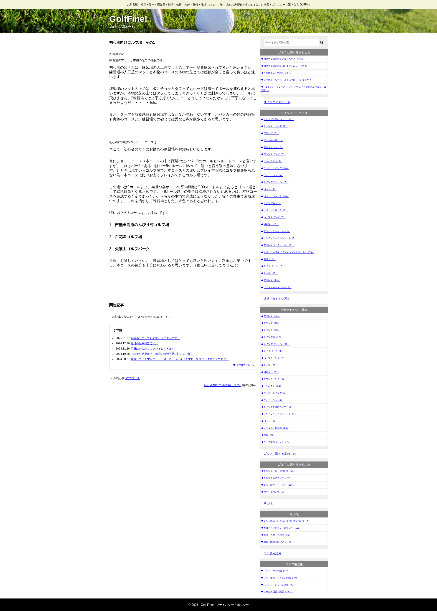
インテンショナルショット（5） (280, 238)
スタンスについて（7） (276, 126)
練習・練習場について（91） (279, 541)
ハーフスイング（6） (274, 358)
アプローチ (132, 378)
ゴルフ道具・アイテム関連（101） (282, 577)
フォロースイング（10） (276, 168)
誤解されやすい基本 (277, 298)
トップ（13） (271, 273)
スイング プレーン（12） (277, 344)
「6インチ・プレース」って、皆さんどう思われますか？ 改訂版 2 (293, 89)
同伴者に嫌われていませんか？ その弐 (283, 59)
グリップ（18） (272, 323)
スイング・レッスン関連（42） (280, 584)
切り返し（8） (271, 372)
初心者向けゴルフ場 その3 (222, 385)
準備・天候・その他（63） (277, 535)
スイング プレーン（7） (276, 182)
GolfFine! (128, 19)
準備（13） (269, 259)
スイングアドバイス (277, 102)
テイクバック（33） (274, 351)
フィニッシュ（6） (273, 175)
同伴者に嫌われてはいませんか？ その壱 (285, 66)
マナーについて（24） (275, 492)
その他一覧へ (245, 365)
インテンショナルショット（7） (280, 414)
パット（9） (270, 189)
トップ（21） (271, 365)
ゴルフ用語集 (272, 553)
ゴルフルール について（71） (280, 471)
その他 (268, 503)
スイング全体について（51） (279, 407)
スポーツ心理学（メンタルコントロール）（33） (289, 252)
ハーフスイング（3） (274, 217)
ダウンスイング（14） (275, 379)
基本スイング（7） (273, 147)
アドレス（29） (272, 280)
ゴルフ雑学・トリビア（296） (279, 485)
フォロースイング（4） (276, 393)
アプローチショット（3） (277, 231)
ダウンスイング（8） (274, 154)
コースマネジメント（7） (277, 442)
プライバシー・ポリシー (232, 604)
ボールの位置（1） (273, 140)
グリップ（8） (271, 133)
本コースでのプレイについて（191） (283, 528)
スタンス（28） (272, 330)
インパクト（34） (273, 386)
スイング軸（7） (272, 203)
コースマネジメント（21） (277, 287)
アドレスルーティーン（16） (279, 245)
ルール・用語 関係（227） (278, 591)
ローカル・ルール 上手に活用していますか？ (287, 80)
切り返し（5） (271, 224)
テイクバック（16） (274, 266)
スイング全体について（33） (279, 119)
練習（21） (269, 435)
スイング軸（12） (273, 337)
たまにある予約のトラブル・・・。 (282, 73)
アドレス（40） (272, 316)
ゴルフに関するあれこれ (280, 453)
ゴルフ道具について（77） (277, 478)
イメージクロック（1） (276, 210)
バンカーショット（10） (276, 196)
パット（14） (271, 421)
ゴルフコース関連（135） (277, 570)
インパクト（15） (273, 161)
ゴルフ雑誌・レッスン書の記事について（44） (288, 521)
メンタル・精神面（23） (276, 428)
